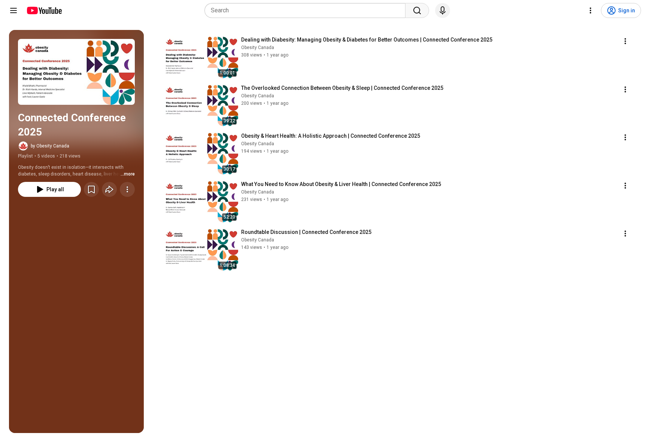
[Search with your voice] (442, 10)
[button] (76, 72)
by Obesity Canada (50, 146)
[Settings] (590, 10)
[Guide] (13, 10)
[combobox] (307, 10)
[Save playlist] (91, 189)
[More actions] (127, 189)
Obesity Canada (257, 47)
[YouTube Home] (44, 10)
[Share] (109, 189)
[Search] (417, 10)
